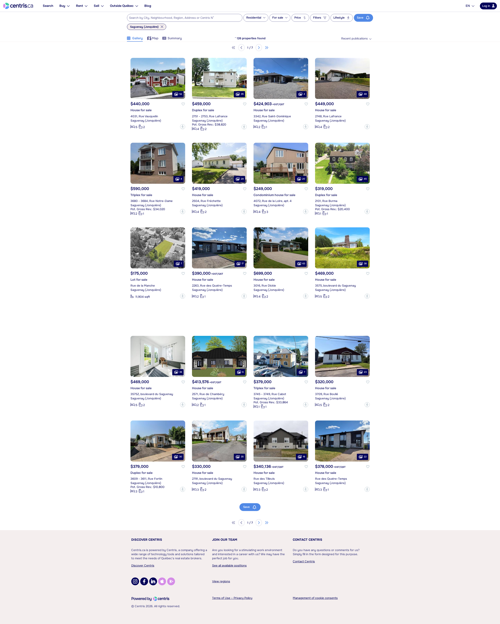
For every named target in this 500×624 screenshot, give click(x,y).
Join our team (224, 540)
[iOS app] (162, 581)
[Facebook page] (144, 581)
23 (365, 372)
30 (180, 456)
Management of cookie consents (315, 598)
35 (242, 94)
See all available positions (229, 566)
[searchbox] (182, 18)
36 (180, 372)
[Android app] (171, 581)
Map (155, 38)
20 (303, 178)
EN (468, 6)
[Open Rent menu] (86, 5)
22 (365, 456)
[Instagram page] (135, 581)
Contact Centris (307, 540)
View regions (221, 581)
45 (365, 178)
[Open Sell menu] (102, 5)
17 (243, 263)
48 (365, 94)
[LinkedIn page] (153, 581)
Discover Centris (146, 540)
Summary (175, 38)
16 (304, 456)
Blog (147, 6)
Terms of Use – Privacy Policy (232, 598)
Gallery (137, 38)
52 (180, 94)
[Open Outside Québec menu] (136, 5)
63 (303, 263)
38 (365, 263)
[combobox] (184, 18)
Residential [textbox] (253, 18)
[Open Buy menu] (68, 5)
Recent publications (354, 38)
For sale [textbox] (277, 18)
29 (242, 178)
